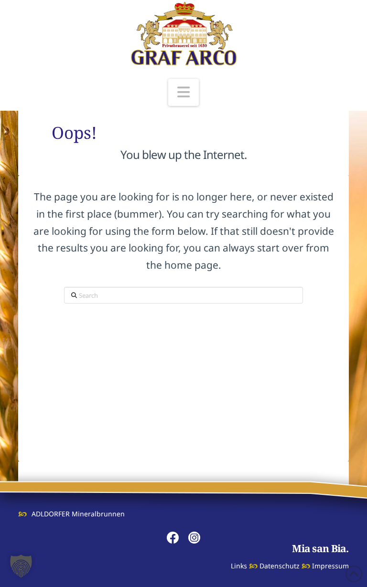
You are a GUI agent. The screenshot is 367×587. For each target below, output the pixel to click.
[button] (183, 92)
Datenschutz (279, 565)
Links (239, 565)
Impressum (330, 565)
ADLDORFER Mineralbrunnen (78, 513)
